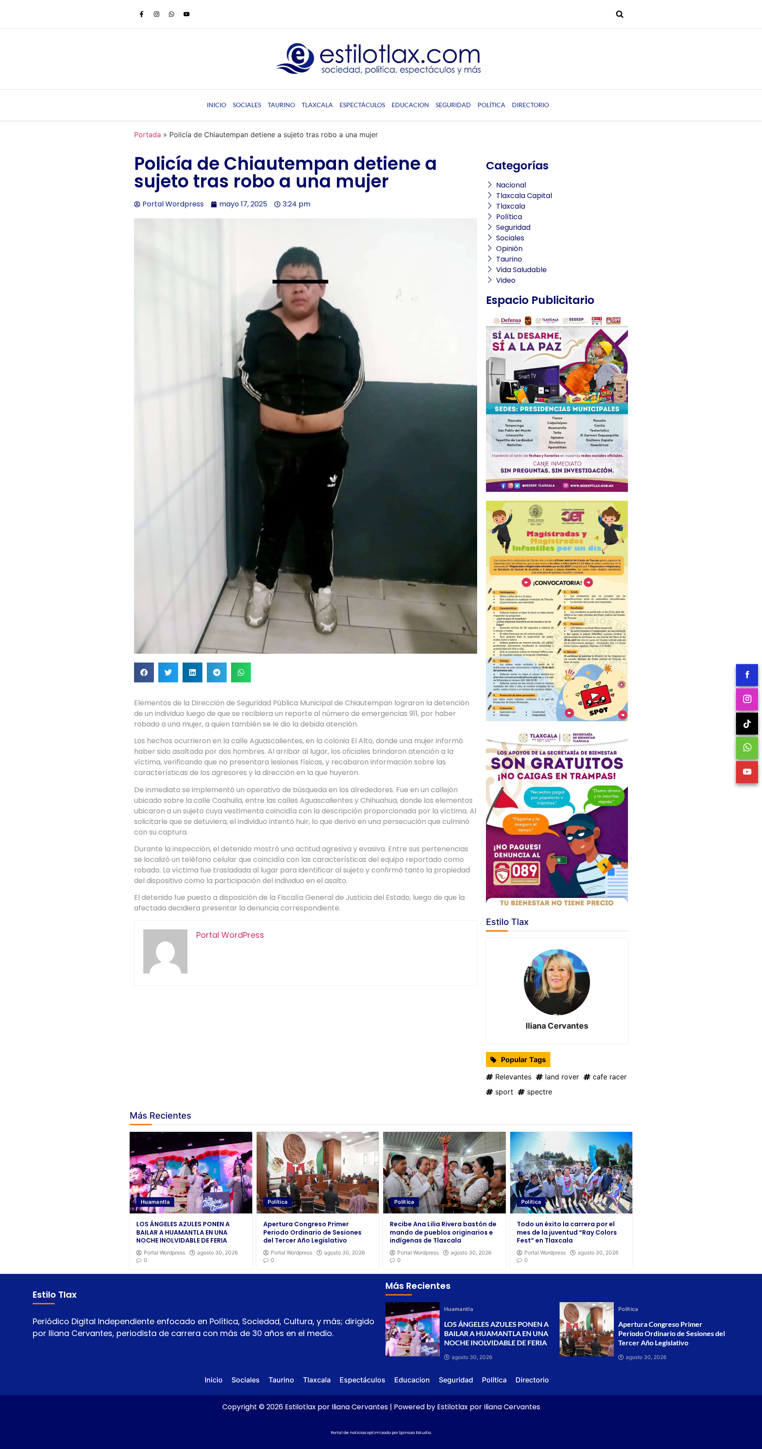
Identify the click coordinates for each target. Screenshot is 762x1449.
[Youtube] (186, 14)
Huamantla (155, 1201)
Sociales (247, 105)
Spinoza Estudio (415, 1432)
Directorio (530, 105)
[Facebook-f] (141, 14)
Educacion (410, 105)
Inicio (216, 105)
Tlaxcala (317, 105)
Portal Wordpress (164, 1252)
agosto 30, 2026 (217, 1252)
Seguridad (453, 105)
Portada (147, 134)
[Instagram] (156, 14)
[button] (144, 672)
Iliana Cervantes (557, 1025)
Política (491, 105)
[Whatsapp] (171, 14)
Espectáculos (362, 105)
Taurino (281, 105)
